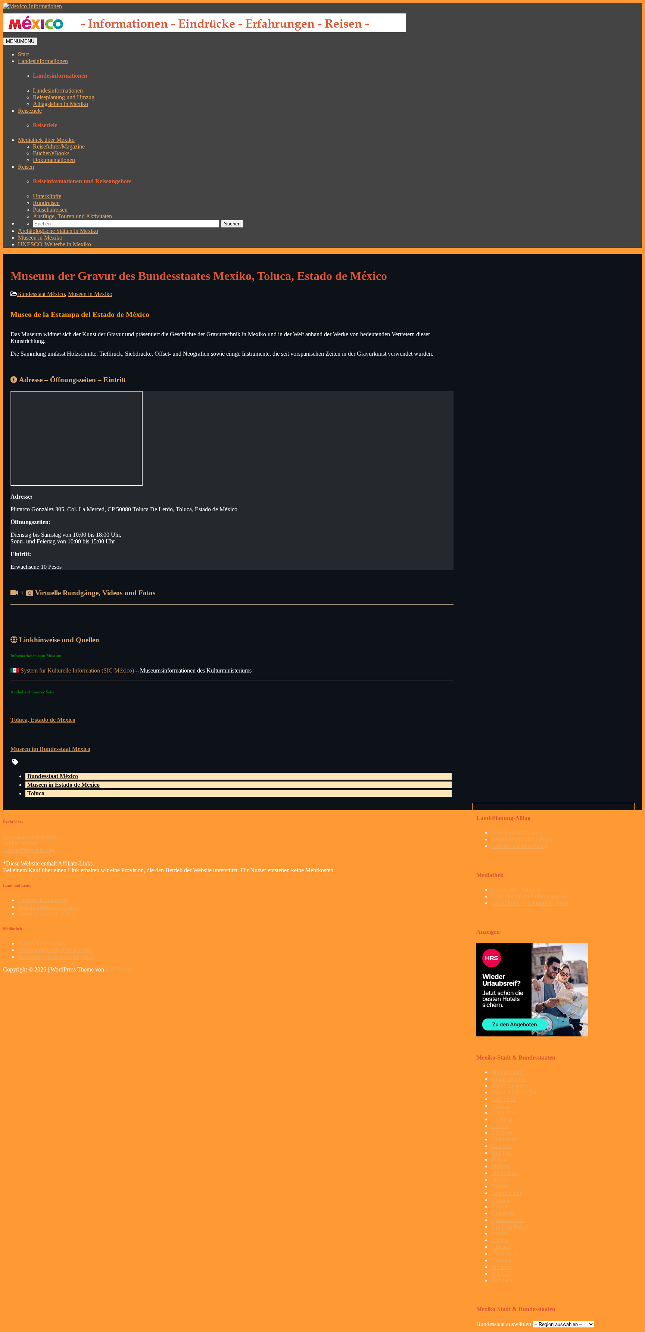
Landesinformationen (43, 61)
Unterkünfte (47, 196)
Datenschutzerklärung (28, 850)
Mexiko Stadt (507, 1072)
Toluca (35, 793)
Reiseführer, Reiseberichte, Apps (529, 903)
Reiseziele (30, 110)
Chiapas (500, 1105)
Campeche (503, 1099)
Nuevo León (506, 1193)
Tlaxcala (501, 1260)
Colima (499, 1126)
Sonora (499, 1240)
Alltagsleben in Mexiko (60, 104)
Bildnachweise (20, 843)
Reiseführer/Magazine (59, 146)
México (500, 1166)
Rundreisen (46, 203)
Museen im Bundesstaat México (50, 749)
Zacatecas (502, 1280)
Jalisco (499, 1159)
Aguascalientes (509, 1079)
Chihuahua (504, 1112)
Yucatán (500, 1273)
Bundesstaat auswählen (503, 1324)
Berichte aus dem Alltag (519, 846)
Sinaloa (500, 1233)
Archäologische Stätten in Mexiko (58, 231)
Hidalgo (500, 1152)
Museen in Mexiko (40, 237)
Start (23, 54)
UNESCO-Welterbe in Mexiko (54, 244)
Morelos (501, 1179)
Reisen (26, 166)
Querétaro (503, 1213)
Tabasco (501, 1247)
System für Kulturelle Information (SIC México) (78, 670)
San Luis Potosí (509, 1226)
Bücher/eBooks (51, 153)
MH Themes (120, 969)
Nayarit (500, 1186)
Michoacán (504, 1173)
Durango (501, 1132)
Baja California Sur (514, 1092)
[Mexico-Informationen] (32, 6)
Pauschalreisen (50, 209)
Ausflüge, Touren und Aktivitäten (72, 216)
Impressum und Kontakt (31, 836)
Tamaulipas (504, 1253)
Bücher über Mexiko (515, 889)
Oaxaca (500, 1200)
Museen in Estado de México (63, 785)
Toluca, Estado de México (42, 720)
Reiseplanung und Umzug (63, 97)
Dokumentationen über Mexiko (528, 896)
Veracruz (501, 1267)
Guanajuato (504, 1139)
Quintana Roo (507, 1220)
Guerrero (501, 1146)
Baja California (509, 1085)
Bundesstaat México (41, 294)
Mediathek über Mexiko (46, 140)
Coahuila (501, 1119)
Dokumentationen (54, 160)
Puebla (499, 1206)
